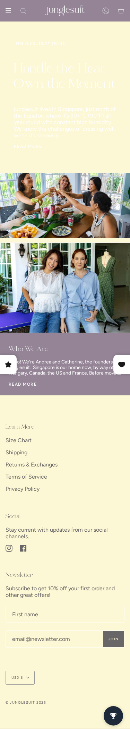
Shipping (16, 452)
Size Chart (19, 440)
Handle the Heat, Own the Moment (65, 77)
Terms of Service (26, 476)
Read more (28, 146)
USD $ (17, 677)
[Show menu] (11, 11)
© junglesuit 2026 (26, 702)
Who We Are (28, 349)
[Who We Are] (65, 288)
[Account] (105, 11)
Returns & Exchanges (32, 464)
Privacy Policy (23, 489)
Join (114, 639)
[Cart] (121, 11)
